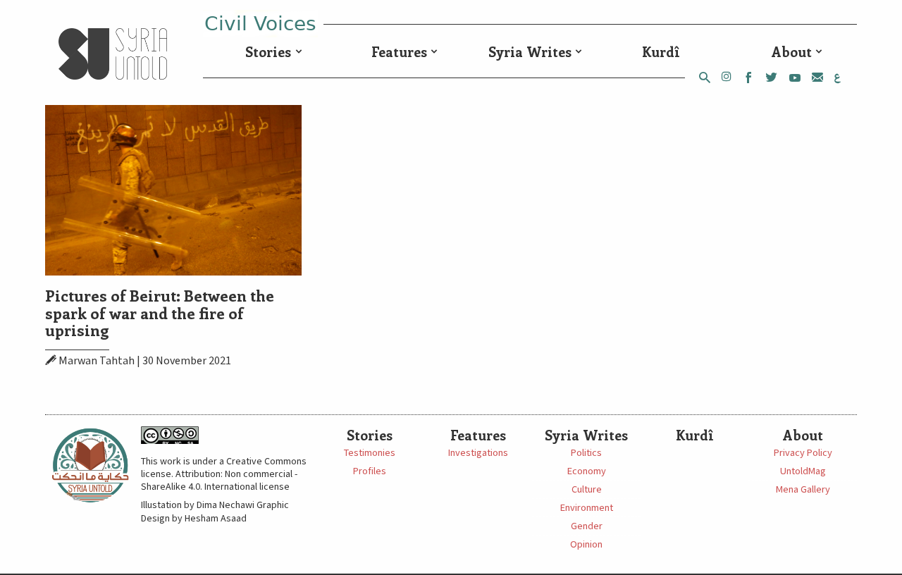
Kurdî (661, 51)
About (792, 51)
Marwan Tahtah (96, 361)
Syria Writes (530, 51)
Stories (268, 51)
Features (399, 51)
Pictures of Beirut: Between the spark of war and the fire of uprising (159, 312)
